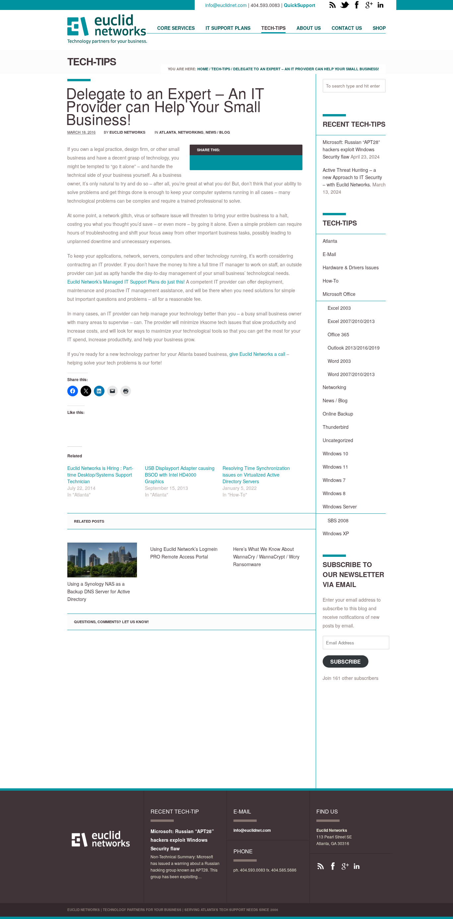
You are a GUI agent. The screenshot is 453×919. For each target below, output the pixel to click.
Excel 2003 (339, 307)
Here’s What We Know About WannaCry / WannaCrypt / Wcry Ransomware (266, 556)
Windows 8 (334, 493)
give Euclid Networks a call (257, 354)
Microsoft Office (339, 294)
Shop (379, 28)
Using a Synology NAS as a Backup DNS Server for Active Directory (98, 591)
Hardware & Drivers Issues (351, 267)
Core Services (176, 28)
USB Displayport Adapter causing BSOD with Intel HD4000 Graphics (180, 475)
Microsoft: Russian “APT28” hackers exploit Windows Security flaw (351, 149)
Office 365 (338, 334)
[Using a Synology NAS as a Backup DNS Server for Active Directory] (102, 560)
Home (202, 68)
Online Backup (338, 413)
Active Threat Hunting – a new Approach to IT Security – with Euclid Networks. (352, 177)
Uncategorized (338, 440)
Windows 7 (334, 480)
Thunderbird (336, 427)
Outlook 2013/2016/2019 (354, 347)
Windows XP (336, 533)
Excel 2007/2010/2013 (351, 321)
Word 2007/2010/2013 (351, 374)
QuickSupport (299, 5)
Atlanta (167, 132)
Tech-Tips (273, 28)
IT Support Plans (228, 28)
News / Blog (218, 132)
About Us (308, 28)
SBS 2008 (338, 520)
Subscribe (345, 661)
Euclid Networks (127, 132)
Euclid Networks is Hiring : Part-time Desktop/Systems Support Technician (100, 475)
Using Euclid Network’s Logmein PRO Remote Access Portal (184, 553)
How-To (331, 280)
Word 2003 (339, 361)
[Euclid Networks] (107, 41)
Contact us (347, 28)
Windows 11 (335, 466)
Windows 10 (335, 453)
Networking (191, 132)
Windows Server (340, 506)
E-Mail (329, 254)
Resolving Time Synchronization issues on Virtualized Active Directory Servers (256, 475)
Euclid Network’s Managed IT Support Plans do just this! (126, 281)
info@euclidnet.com (226, 5)
